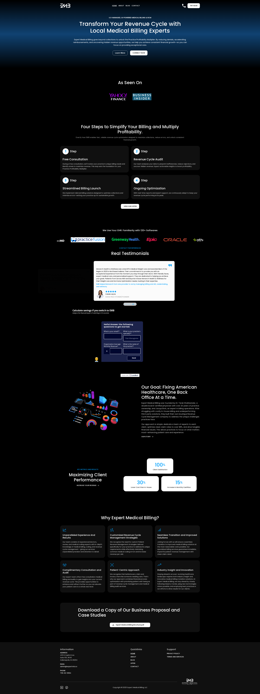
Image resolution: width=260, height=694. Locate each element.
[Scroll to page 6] (135, 304)
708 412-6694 (65, 673)
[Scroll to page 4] (131, 304)
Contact (136, 5)
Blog (128, 5)
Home (114, 5)
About (121, 5)
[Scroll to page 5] (133, 304)
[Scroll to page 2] (127, 304)
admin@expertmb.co (68, 666)
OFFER (133, 663)
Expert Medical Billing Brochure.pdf (132, 625)
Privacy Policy (173, 653)
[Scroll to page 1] (124, 304)
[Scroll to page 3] (129, 304)
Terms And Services (175, 657)
